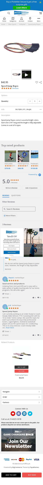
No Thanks (12, 255)
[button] (12, 236)
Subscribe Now (11, 252)
